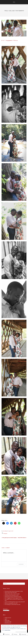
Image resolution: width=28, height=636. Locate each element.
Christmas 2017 (8, 595)
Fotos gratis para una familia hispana (9, 537)
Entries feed (7, 620)
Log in (6, 619)
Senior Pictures (8, 592)
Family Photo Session (22, 537)
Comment (21, 564)
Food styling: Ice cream (9, 604)
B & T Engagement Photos (10, 597)
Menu (14, 2)
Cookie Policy (7, 630)
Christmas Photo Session (10, 591)
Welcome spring (8, 603)
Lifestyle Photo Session (9, 593)
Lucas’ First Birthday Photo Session (12, 601)
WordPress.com (8, 622)
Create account (8, 617)
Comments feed (8, 621)
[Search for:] (14, 583)
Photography (5, 533)
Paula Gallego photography (14, 10)
